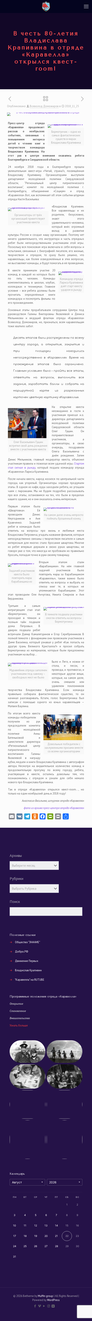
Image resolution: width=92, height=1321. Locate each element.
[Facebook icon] (35, 1306)
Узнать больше (19, 1025)
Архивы (16, 855)
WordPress (53, 1300)
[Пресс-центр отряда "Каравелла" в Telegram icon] (57, 1306)
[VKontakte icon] (53, 1306)
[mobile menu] (86, 6)
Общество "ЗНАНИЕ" (27, 942)
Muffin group (45, 1296)
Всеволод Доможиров (44, 106)
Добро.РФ (21, 951)
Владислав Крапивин (28, 970)
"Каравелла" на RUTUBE (29, 979)
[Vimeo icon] (39, 1306)
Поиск (15, 901)
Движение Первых (26, 961)
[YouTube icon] (44, 1306)
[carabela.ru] (46, 6)
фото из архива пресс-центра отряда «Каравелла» (54, 808)
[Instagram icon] (48, 1306)
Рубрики (16, 878)
